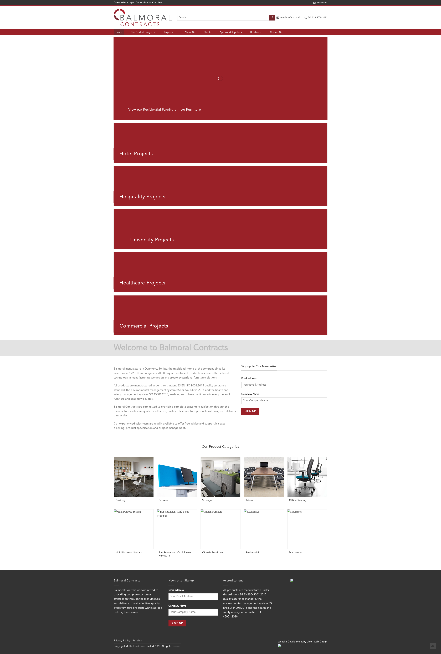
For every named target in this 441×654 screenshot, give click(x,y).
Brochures (255, 32)
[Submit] (272, 18)
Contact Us (276, 32)
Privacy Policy (122, 641)
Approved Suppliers (231, 32)
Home (118, 32)
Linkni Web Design (317, 642)
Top (433, 646)
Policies (137, 641)
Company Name (250, 394)
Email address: (249, 378)
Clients (207, 32)
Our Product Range (141, 32)
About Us (190, 32)
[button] (320, 2)
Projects (168, 32)
